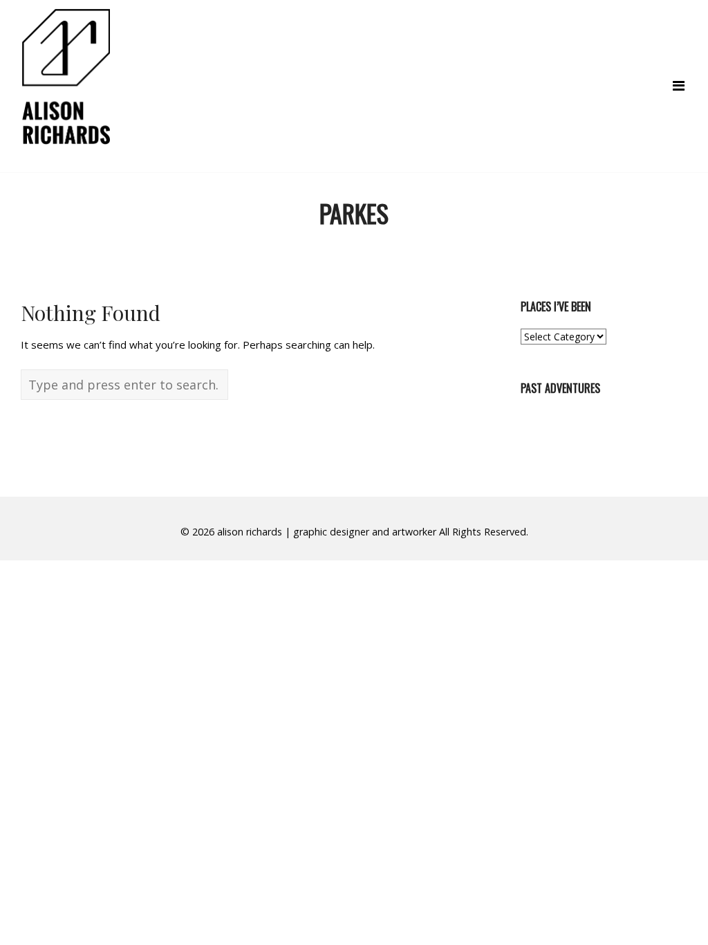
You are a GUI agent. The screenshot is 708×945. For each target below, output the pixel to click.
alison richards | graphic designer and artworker (326, 531)
